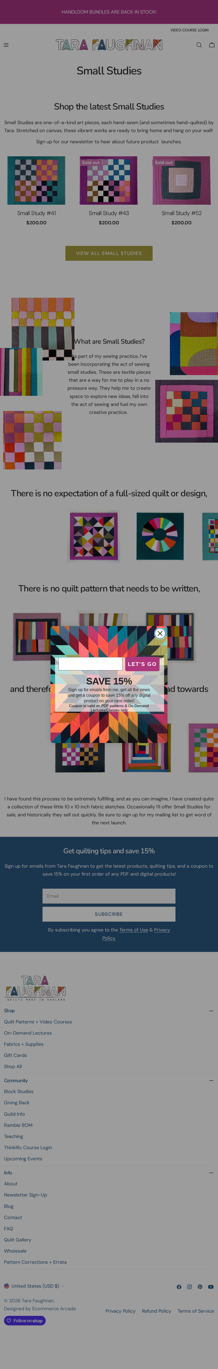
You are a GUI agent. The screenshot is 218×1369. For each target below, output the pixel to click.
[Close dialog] (160, 633)
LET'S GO (142, 664)
